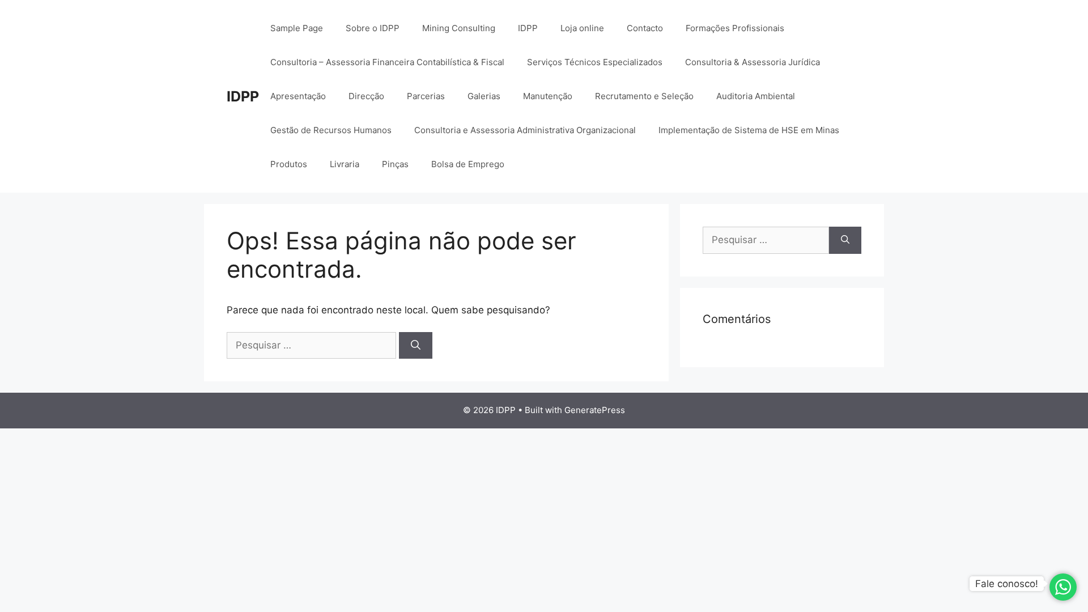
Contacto (645, 28)
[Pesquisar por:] (313, 345)
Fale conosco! (1006, 583)
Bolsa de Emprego (467, 164)
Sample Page (296, 28)
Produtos (288, 164)
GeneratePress (594, 410)
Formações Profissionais (735, 28)
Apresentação (298, 96)
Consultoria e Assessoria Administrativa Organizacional (525, 130)
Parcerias (426, 96)
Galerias (484, 96)
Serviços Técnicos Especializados (594, 62)
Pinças (395, 164)
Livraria (344, 164)
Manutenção (547, 96)
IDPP (243, 96)
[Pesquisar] (415, 345)
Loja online (582, 28)
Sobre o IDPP (373, 28)
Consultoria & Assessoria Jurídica (752, 62)
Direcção (366, 96)
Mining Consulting (458, 28)
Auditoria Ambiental (755, 96)
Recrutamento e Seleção (644, 96)
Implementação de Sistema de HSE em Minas (748, 130)
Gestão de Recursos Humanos (331, 130)
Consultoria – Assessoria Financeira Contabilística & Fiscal (387, 62)
